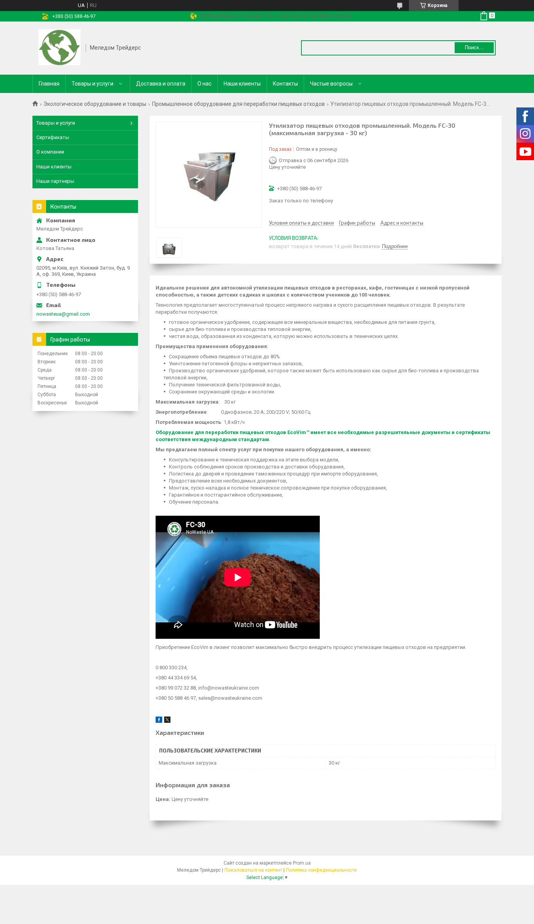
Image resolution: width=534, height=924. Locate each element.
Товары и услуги (92, 83)
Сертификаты (52, 137)
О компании (50, 152)
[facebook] (159, 721)
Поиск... (474, 47)
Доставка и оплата (160, 83)
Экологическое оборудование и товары (94, 104)
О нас (204, 83)
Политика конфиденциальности (321, 870)
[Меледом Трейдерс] (59, 48)
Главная (49, 83)
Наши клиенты (242, 83)
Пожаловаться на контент (253, 870)
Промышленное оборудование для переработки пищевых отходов (238, 104)
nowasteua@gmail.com (63, 314)
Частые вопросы (331, 83)
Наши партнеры (55, 181)
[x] (167, 721)
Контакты (285, 83)
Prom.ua (302, 863)
